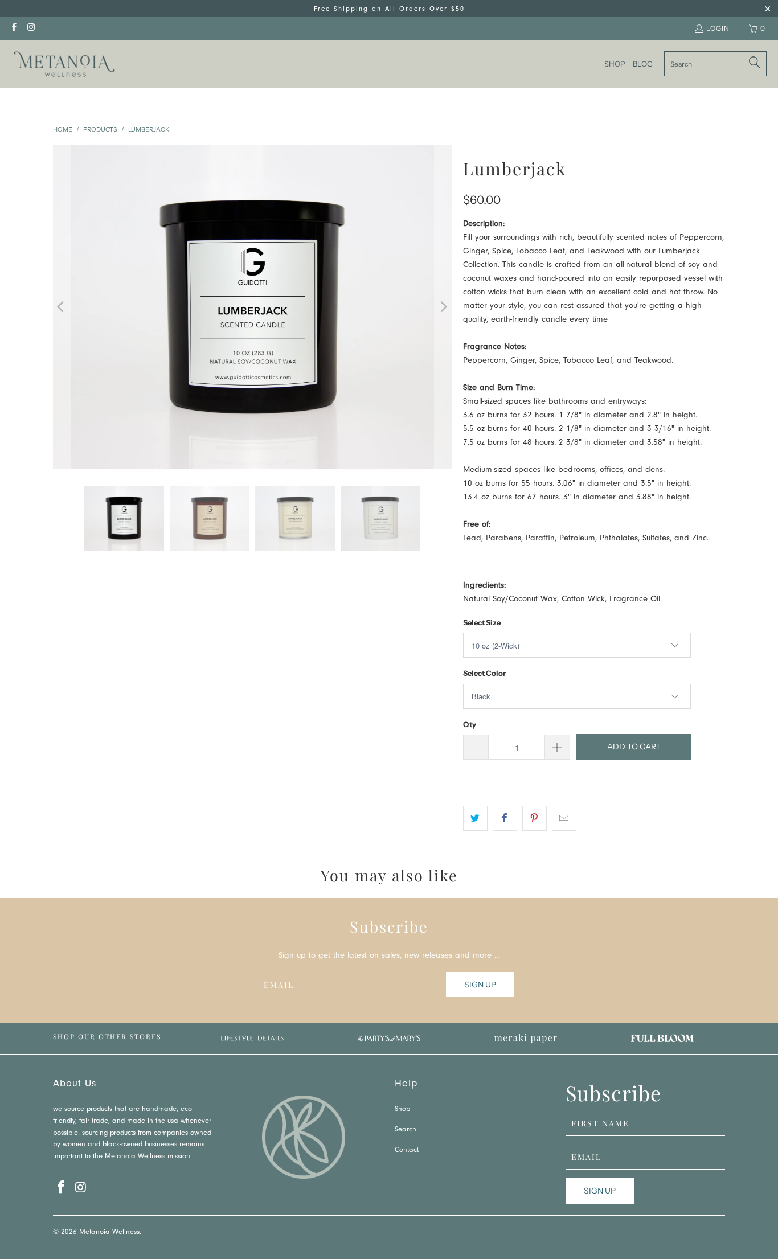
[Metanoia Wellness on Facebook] (13, 28)
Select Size (482, 622)
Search (405, 1130)
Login (718, 28)
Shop (402, 1109)
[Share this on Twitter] (475, 818)
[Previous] (61, 307)
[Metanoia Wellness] (64, 64)
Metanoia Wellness (109, 1232)
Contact (407, 1150)
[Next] (443, 307)
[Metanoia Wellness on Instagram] (30, 28)
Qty (469, 724)
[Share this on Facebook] (505, 818)
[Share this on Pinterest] (534, 818)
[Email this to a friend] (564, 818)
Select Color (484, 673)
